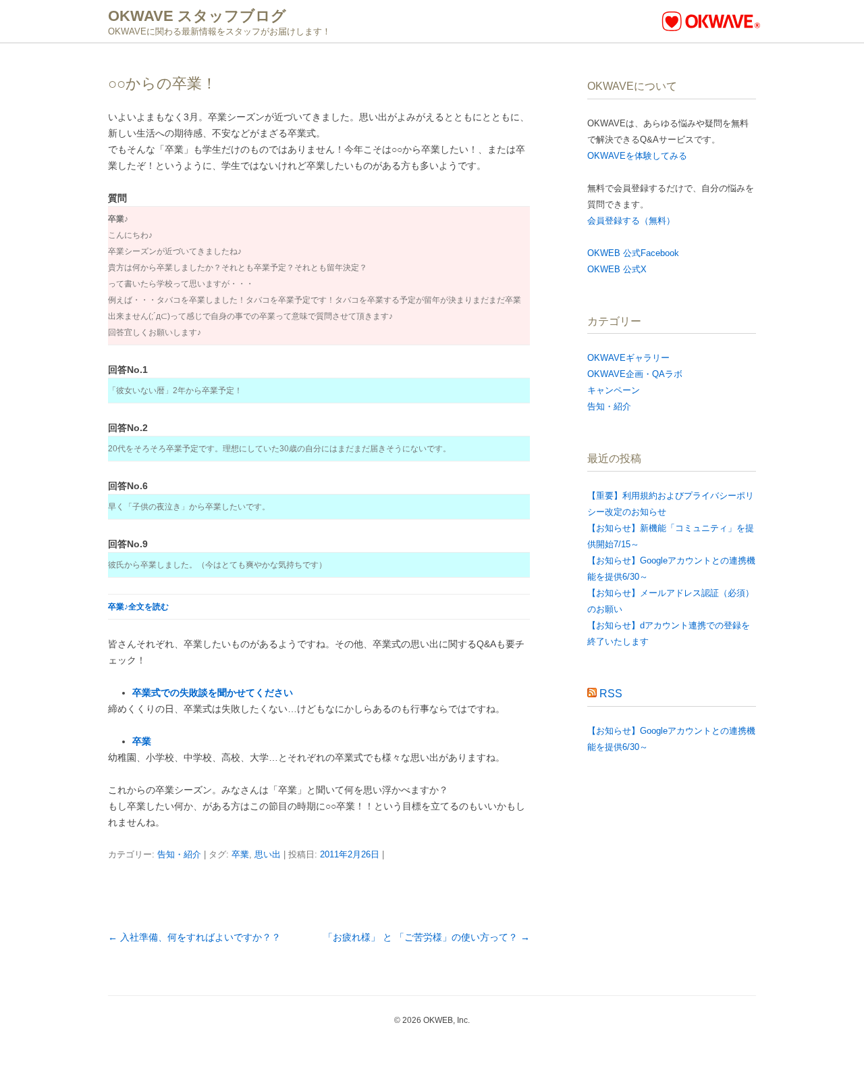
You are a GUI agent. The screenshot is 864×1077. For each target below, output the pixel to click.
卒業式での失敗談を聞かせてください (212, 692)
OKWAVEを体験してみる (637, 156)
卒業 (141, 741)
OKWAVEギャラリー (628, 358)
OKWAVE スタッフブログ (197, 15)
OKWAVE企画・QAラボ (634, 374)
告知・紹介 (179, 854)
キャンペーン (613, 390)
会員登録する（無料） (631, 221)
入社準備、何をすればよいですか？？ (194, 937)
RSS (610, 693)
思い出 (267, 854)
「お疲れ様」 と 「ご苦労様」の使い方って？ (426, 937)
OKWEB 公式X (617, 269)
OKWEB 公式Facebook (633, 253)
